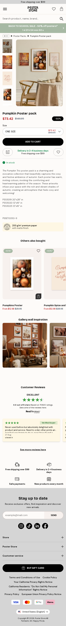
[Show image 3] (7, 78)
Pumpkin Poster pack (40, 36)
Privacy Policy (12, 594)
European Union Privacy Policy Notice (41, 594)
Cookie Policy (50, 577)
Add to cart (33, 141)
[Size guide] (8, 152)
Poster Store (40, 618)
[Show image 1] (7, 46)
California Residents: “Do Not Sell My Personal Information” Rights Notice (33, 588)
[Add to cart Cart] (38, 296)
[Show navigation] (5, 9)
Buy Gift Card (35, 568)
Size (5, 125)
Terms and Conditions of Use (24, 577)
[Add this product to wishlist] (58, 152)
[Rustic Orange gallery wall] (25, 345)
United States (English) (33, 611)
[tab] (54, 9)
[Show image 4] (7, 94)
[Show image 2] (7, 62)
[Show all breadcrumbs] (6, 36)
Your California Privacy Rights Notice (33, 581)
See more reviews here (33, 449)
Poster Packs (19, 36)
